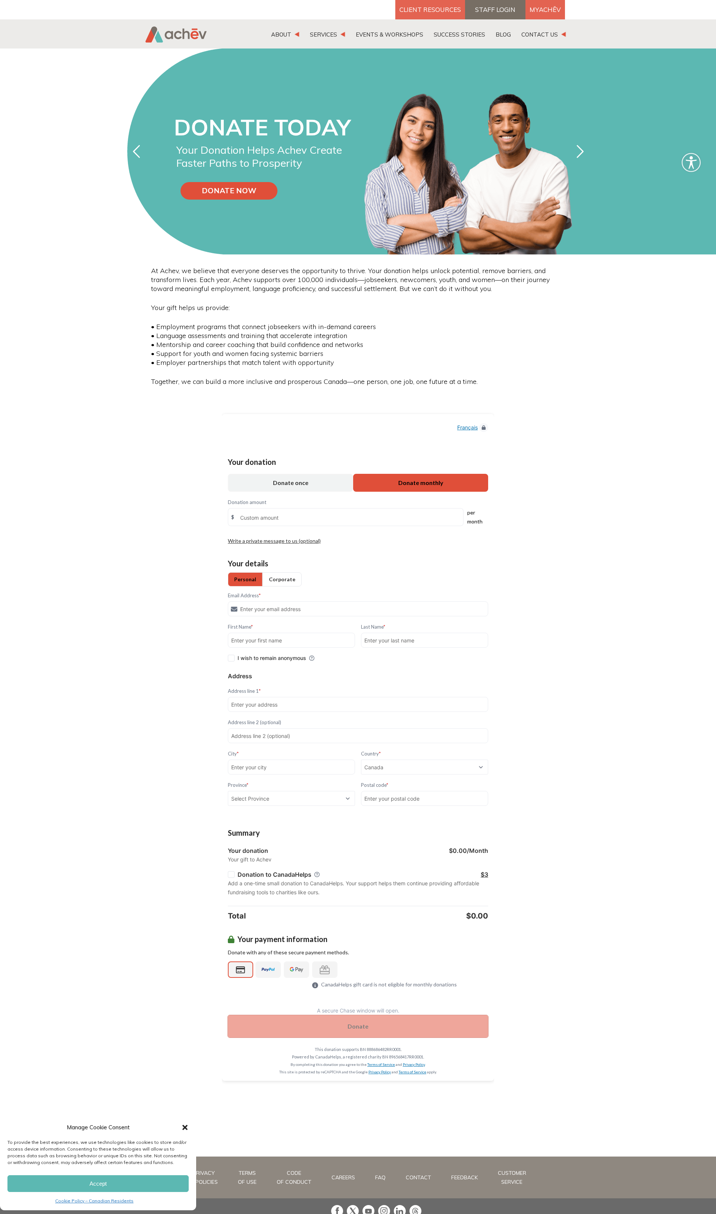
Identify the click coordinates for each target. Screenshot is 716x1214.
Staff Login (495, 9)
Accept (98, 1183)
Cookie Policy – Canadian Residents (94, 1201)
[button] (185, 1127)
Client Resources (430, 9)
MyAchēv (545, 9)
